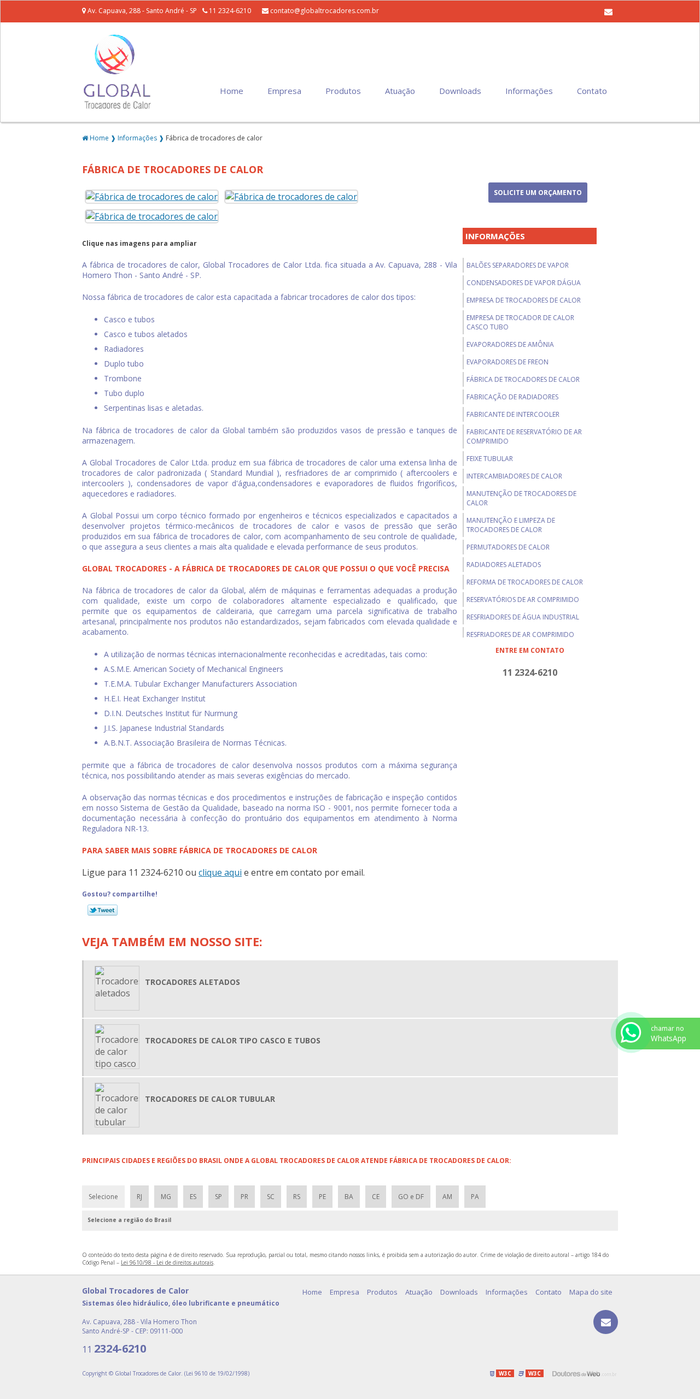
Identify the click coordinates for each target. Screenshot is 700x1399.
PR (244, 1196)
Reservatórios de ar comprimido (522, 599)
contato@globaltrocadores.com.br (324, 10)
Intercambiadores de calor (514, 476)
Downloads (460, 90)
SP (218, 1196)
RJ (139, 1196)
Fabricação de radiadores (512, 397)
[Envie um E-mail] (608, 11)
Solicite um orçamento (538, 192)
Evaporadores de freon (507, 362)
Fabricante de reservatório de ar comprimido (524, 436)
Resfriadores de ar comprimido (520, 634)
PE (322, 1196)
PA (475, 1196)
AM (447, 1196)
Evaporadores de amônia (510, 344)
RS (296, 1196)
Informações (529, 90)
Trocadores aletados (192, 982)
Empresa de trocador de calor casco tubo (520, 322)
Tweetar (103, 910)
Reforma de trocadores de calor (524, 582)
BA (349, 1196)
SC (271, 1196)
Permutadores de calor (508, 547)
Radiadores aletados (503, 564)
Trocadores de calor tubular (210, 1099)
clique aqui (220, 872)
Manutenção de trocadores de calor (521, 498)
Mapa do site (590, 1292)
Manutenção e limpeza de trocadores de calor (510, 525)
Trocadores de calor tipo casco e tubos (232, 1040)
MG (166, 1196)
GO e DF (411, 1196)
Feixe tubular (489, 458)
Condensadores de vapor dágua (523, 282)
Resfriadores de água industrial (522, 617)
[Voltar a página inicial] (117, 72)
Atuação (400, 90)
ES (193, 1196)
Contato (592, 90)
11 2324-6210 (229, 10)
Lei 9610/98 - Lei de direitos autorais (167, 1262)
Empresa (284, 90)
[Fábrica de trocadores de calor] (152, 196)
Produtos (343, 90)
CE (376, 1196)
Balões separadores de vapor (517, 265)
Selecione (103, 1196)
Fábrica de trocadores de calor (523, 379)
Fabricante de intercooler (512, 414)
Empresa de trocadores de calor (523, 300)
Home (231, 90)
